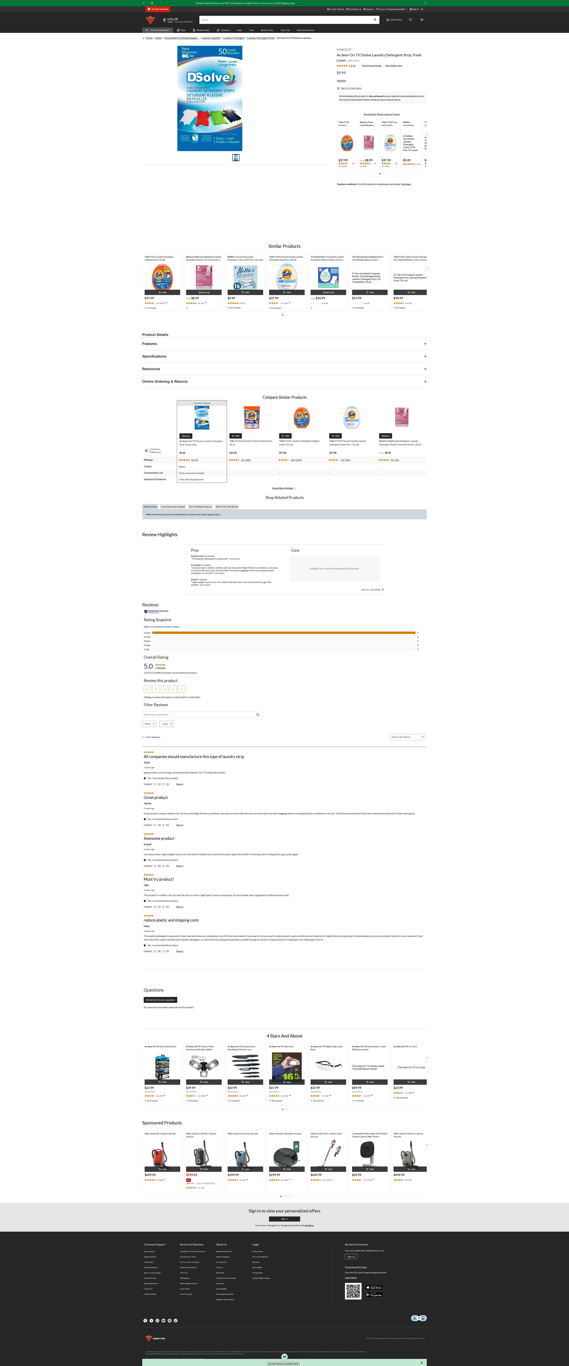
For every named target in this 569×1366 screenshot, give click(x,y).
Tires (251, 30)
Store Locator (149, 1251)
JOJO (147, 762)
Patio (239, 30)
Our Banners (221, 1262)
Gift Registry (185, 1278)
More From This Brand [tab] (227, 506)
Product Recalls (150, 1278)
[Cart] (421, 20)
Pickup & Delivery (151, 1267)
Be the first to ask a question (160, 999)
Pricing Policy (257, 1273)
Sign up (351, 1257)
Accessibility (257, 1267)
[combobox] (410, 737)
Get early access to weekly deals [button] (283, 1363)
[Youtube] (163, 1320)
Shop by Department (160, 30)
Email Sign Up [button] (355, 9)
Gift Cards (184, 1273)
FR (422, 9)
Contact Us (148, 1289)
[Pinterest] (169, 1320)
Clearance (225, 30)
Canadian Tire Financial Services (193, 1251)
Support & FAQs (150, 1257)
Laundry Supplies (211, 37)
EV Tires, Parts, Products (190, 1262)
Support (370, 9)
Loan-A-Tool (185, 1289)
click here (406, 184)
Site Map (255, 1262)
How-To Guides (186, 1294)
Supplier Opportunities (225, 1299)
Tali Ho (147, 803)
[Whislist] (410, 20)
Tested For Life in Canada (226, 1278)
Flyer (183, 30)
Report (179, 784)
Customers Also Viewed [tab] (173, 506)
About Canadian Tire (224, 1251)
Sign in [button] (416, 9)
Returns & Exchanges (152, 1273)
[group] (203, 1179)
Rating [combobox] (147, 724)
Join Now (309, 1225)
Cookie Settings (150, 1294)
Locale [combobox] (165, 724)
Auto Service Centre (188, 1257)
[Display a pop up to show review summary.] (354, 164)
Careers (219, 1267)
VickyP (148, 844)
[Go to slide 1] (235, 157)
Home (149, 37)
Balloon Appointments (189, 1283)
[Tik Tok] (176, 1320)
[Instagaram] (157, 1320)
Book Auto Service (305, 30)
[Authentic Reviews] (156, 611)
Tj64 (146, 885)
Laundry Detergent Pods (260, 37)
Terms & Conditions (260, 1257)
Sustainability (221, 1289)
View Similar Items (393, 65)
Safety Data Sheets (151, 1283)
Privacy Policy (257, 1251)
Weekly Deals (203, 30)
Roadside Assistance (188, 1267)
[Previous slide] (143, 3)
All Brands (220, 1273)
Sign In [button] (284, 1219)
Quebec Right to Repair (261, 1278)
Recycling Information (225, 1294)
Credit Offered (337, 9)
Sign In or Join (288, 3)
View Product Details (372, 65)
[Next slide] (425, 3)
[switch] (149, 450)
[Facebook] (145, 1320)
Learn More (351, 1277)
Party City (285, 30)
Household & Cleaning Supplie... (181, 37)
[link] (347, 66)
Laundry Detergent (233, 37)
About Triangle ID (223, 1257)
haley (147, 926)
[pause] (152, 3)
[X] (151, 1320)
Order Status (396, 19)
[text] (347, 165)
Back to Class (267, 30)
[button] (375, 20)
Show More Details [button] (283, 488)
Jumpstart (220, 1283)
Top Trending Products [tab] (200, 506)
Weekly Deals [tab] (150, 506)
